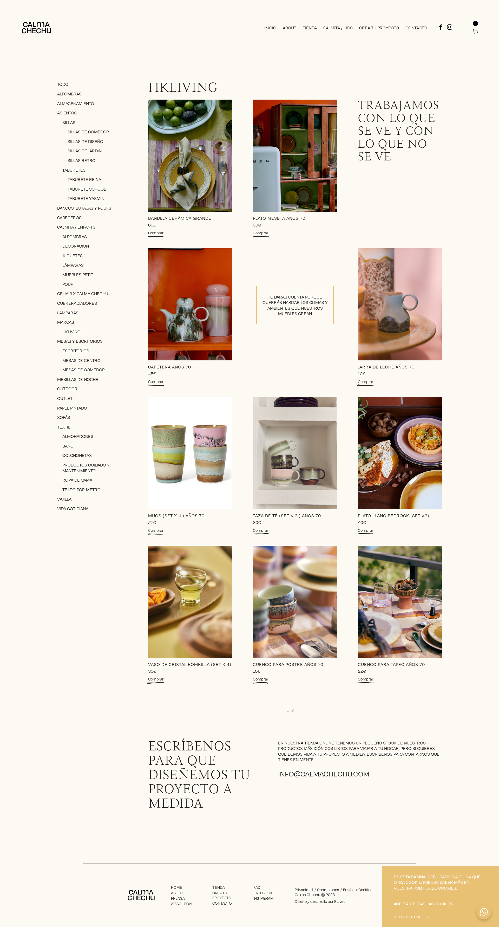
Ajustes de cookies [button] (411, 917)
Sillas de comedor (88, 132)
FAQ (256, 887)
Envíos (348, 889)
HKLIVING (71, 332)
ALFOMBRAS (74, 236)
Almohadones (77, 436)
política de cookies (434, 888)
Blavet (339, 901)
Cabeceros (69, 217)
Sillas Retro (81, 160)
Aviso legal (182, 903)
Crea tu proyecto (379, 28)
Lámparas (73, 265)
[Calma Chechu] (36, 28)
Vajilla (64, 499)
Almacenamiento (75, 103)
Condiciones (328, 889)
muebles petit (77, 274)
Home (176, 887)
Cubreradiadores (77, 303)
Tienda (310, 28)
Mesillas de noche (77, 379)
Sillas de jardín (85, 151)
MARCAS (65, 322)
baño (68, 446)
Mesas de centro (81, 360)
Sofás (63, 417)
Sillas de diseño (85, 141)
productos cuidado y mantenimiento (86, 468)
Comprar (155, 232)
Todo (62, 84)
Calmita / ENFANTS (76, 227)
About (289, 28)
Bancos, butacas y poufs (84, 208)
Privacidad (304, 889)
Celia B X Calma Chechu (82, 293)
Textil (63, 427)
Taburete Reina (84, 179)
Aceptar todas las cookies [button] (423, 904)
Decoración (75, 246)
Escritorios (75, 351)
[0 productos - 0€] (475, 32)
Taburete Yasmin (86, 198)
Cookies (365, 889)
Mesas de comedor (83, 370)
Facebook (263, 892)
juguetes (72, 255)
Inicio (270, 28)
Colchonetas (77, 455)
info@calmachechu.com (324, 773)
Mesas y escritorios (80, 341)
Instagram (263, 898)
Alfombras (69, 94)
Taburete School (87, 189)
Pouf (67, 284)
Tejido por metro (81, 489)
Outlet (65, 398)
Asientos (67, 113)
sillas (68, 122)
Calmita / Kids (338, 28)
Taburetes (74, 170)
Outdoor (67, 389)
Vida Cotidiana (72, 508)
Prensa (178, 898)
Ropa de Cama (77, 480)
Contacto (416, 28)
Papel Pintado (72, 408)
